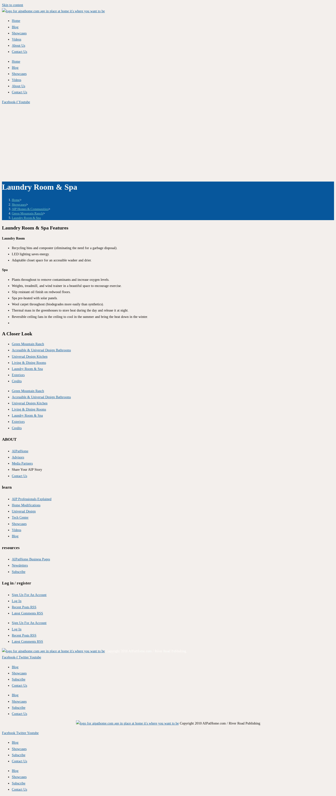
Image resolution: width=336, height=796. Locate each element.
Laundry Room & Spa (26, 218)
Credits (17, 381)
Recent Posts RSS (24, 607)
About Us (18, 45)
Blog (15, 27)
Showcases (19, 33)
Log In (16, 601)
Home (16, 21)
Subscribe (18, 679)
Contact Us (19, 52)
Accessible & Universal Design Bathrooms (41, 350)
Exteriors (18, 375)
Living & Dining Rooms (29, 363)
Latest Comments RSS (27, 613)
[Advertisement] (168, 142)
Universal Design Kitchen (29, 356)
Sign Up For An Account (29, 595)
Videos (16, 39)
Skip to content (12, 5)
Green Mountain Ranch (28, 344)
